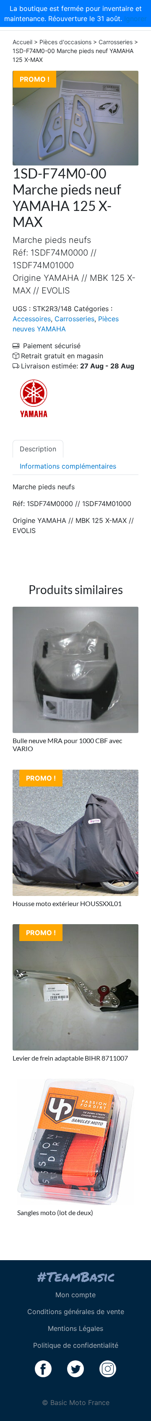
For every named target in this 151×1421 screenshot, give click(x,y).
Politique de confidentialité (75, 1345)
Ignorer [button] (135, 18)
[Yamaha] (34, 398)
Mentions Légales (75, 1328)
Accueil (22, 41)
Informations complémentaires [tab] (68, 466)
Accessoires (32, 319)
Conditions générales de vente (75, 1311)
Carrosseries (116, 41)
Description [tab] (38, 449)
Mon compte (75, 1294)
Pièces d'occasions (65, 41)
